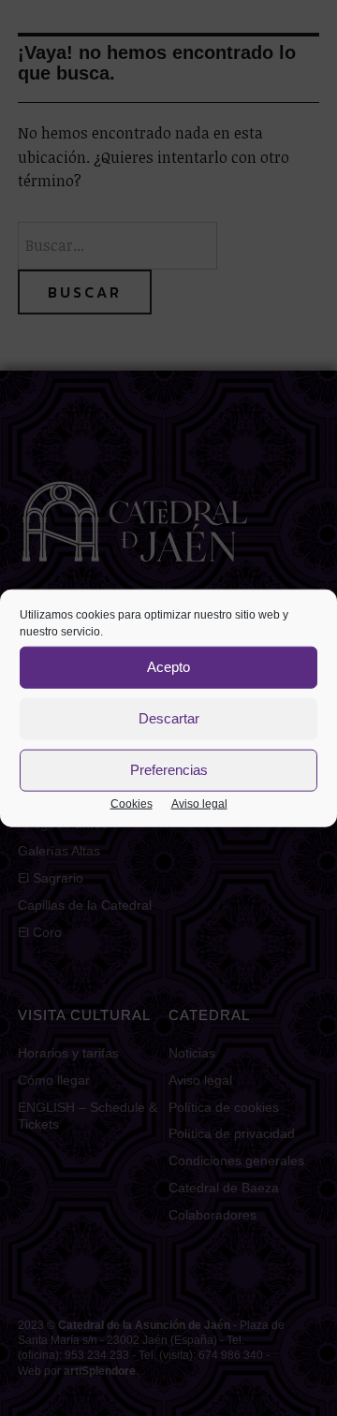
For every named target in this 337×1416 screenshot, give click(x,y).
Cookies (131, 803)
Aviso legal (199, 803)
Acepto (168, 667)
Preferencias (169, 770)
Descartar (169, 718)
